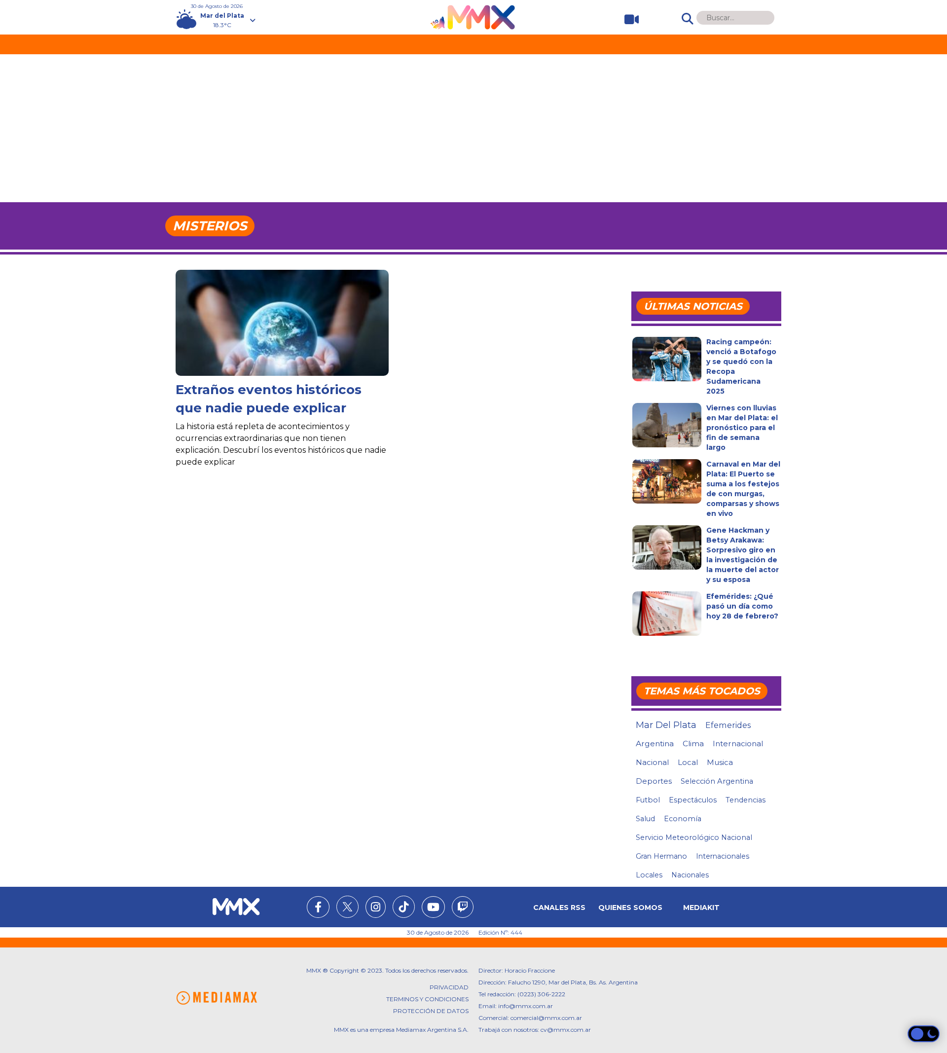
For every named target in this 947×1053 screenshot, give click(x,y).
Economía (682, 818)
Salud (645, 818)
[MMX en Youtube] (433, 908)
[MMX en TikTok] (404, 907)
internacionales (722, 856)
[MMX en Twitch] (463, 908)
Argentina (655, 743)
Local (688, 762)
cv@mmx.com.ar (566, 1029)
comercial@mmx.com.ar (546, 1017)
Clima (693, 743)
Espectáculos (693, 800)
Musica (720, 762)
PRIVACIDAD (449, 987)
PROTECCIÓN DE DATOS (431, 1011)
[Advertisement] (473, 128)
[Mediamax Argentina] (216, 998)
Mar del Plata (666, 725)
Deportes (654, 781)
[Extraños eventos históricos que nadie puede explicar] (282, 341)
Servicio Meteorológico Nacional (694, 837)
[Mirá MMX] (628, 19)
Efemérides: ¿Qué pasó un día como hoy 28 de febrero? (742, 606)
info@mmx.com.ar (525, 1006)
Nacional (652, 762)
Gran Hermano (661, 856)
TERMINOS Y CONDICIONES (427, 999)
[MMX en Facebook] (318, 908)
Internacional (738, 743)
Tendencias (745, 800)
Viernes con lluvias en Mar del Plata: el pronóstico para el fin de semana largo (742, 427)
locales (649, 875)
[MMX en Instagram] (375, 908)
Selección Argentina (717, 781)
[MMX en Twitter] (347, 907)
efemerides (728, 725)
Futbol (648, 800)
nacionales (690, 875)
